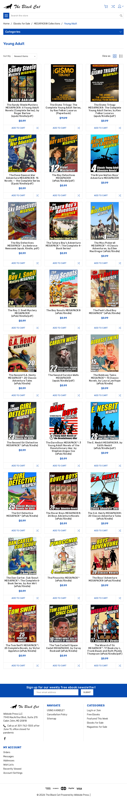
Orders (6, 752)
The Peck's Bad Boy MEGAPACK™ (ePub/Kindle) (105, 312)
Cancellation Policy (57, 714)
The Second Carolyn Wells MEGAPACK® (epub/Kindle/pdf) (63, 378)
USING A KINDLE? (56, 710)
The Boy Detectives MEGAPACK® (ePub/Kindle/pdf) (63, 178)
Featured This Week (97, 718)
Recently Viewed (12, 768)
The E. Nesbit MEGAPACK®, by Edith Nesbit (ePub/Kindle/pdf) (105, 445)
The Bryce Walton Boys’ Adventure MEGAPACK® (104, 176)
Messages (8, 756)
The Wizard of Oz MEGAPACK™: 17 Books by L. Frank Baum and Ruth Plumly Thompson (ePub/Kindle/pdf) (104, 649)
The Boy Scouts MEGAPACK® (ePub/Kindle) (63, 312)
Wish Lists (8, 764)
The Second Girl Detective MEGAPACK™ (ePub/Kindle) (22, 444)
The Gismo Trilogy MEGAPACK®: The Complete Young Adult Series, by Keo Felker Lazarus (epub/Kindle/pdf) (104, 111)
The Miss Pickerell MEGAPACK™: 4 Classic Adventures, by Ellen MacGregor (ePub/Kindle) (105, 247)
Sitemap (51, 718)
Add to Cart (18, 128)
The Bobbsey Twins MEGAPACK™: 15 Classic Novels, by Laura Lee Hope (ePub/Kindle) (104, 379)
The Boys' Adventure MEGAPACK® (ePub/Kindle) (105, 579)
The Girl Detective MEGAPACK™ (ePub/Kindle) (22, 514)
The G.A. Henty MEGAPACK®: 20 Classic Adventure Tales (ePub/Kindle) (105, 516)
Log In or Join (94, 710)
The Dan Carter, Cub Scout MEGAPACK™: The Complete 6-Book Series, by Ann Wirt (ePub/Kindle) (22, 582)
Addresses (8, 760)
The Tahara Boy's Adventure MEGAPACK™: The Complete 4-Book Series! (64, 246)
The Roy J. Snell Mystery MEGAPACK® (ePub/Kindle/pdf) (22, 313)
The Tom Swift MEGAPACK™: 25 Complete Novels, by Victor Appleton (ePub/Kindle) (22, 648)
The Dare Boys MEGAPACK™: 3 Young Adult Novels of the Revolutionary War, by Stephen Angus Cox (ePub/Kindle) (63, 448)
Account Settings (12, 773)
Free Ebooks (93, 714)
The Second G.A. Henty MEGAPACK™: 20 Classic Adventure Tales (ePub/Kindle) (22, 379)
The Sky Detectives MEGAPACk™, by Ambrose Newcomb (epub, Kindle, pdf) (22, 246)
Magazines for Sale (97, 727)
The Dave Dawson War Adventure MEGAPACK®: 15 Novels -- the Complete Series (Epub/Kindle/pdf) (22, 179)
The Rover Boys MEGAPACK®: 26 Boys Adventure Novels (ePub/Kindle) (63, 516)
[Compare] (113, 6)
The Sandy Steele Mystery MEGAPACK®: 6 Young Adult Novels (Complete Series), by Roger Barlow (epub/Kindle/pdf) (22, 111)
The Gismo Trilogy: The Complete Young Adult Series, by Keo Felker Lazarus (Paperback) (63, 109)
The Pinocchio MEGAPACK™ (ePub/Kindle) (63, 579)
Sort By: (7, 56)
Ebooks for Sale (95, 722)
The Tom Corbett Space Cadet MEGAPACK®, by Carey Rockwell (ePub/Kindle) (63, 648)
